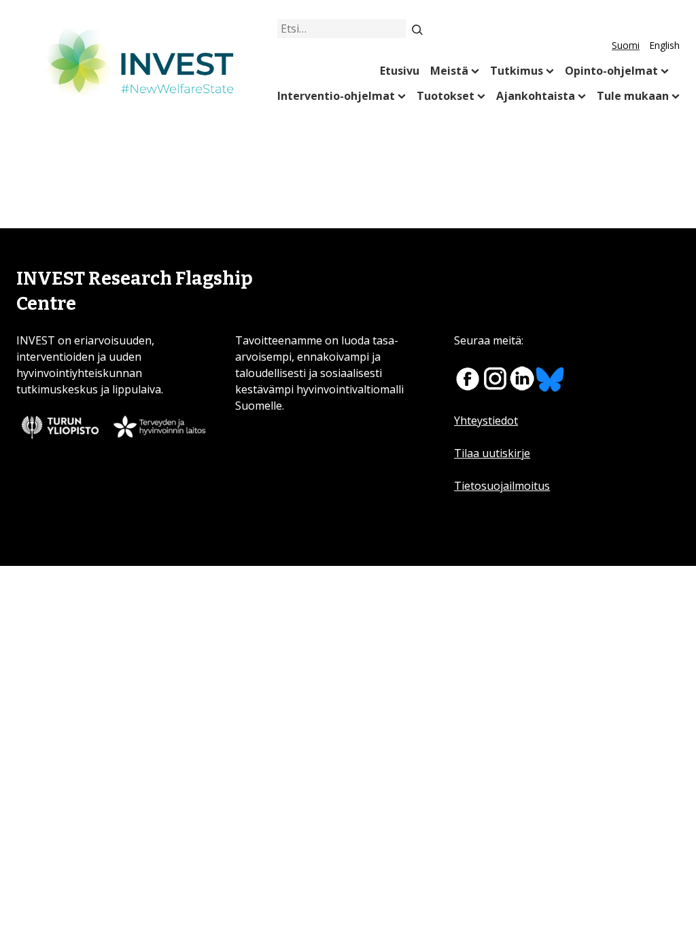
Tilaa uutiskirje (492, 453)
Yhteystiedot (486, 420)
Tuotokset (445, 95)
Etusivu (399, 70)
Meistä (449, 70)
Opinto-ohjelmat (611, 70)
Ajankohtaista (535, 95)
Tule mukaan (633, 95)
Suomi (626, 45)
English (664, 45)
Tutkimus (516, 70)
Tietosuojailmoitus (502, 485)
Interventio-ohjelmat (336, 95)
